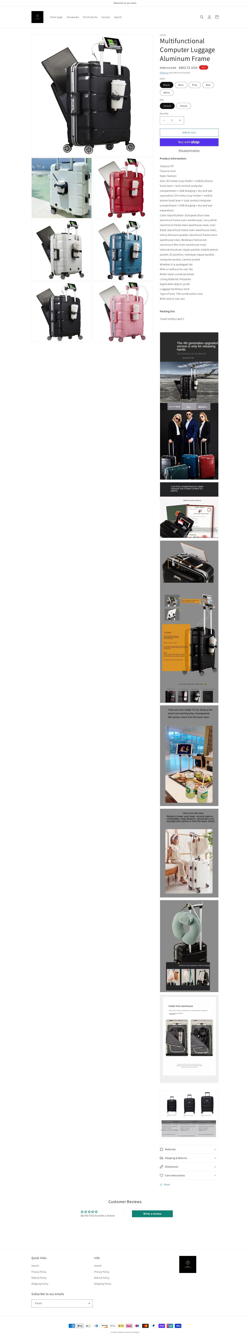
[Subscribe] (89, 1303)
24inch (183, 105)
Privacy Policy (38, 1271)
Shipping (164, 72)
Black (166, 84)
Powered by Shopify (131, 1332)
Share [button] (167, 1184)
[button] (202, 17)
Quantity (164, 113)
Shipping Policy (39, 1283)
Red (208, 84)
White (166, 92)
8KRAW (120, 1332)
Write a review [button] (152, 1213)
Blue (181, 84)
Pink (194, 84)
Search (35, 1265)
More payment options (189, 150)
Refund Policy (39, 1277)
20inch (167, 105)
